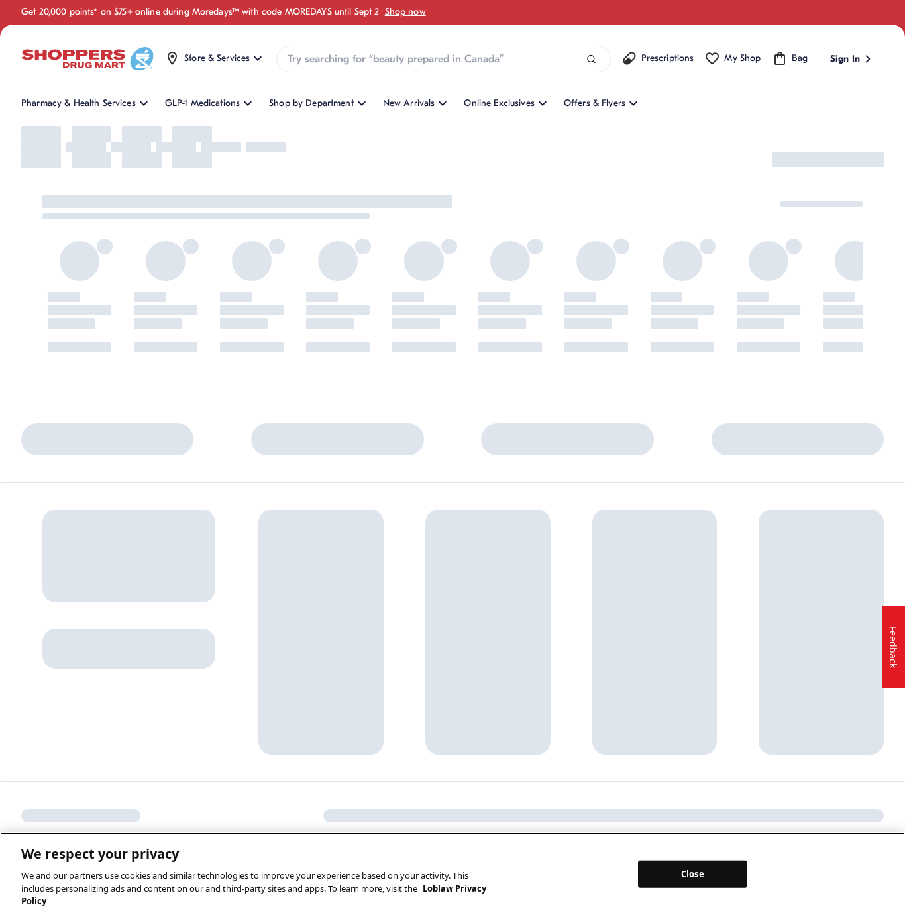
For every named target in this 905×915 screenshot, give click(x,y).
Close (692, 873)
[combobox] (443, 59)
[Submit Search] (591, 59)
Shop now (405, 11)
